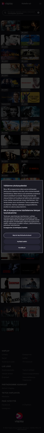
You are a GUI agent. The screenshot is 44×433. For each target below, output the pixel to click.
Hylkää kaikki (22, 241)
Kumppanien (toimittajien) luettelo (15, 227)
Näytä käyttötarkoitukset (22, 235)
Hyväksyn (22, 247)
